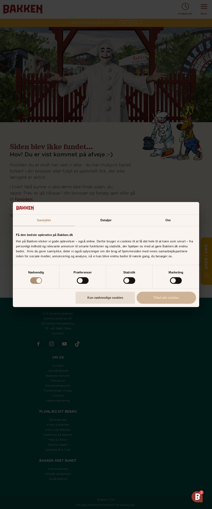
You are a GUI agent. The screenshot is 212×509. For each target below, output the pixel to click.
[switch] (83, 280)
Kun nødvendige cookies (105, 297)
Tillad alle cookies (166, 297)
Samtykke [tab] (44, 220)
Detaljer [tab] (106, 220)
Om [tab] (168, 220)
